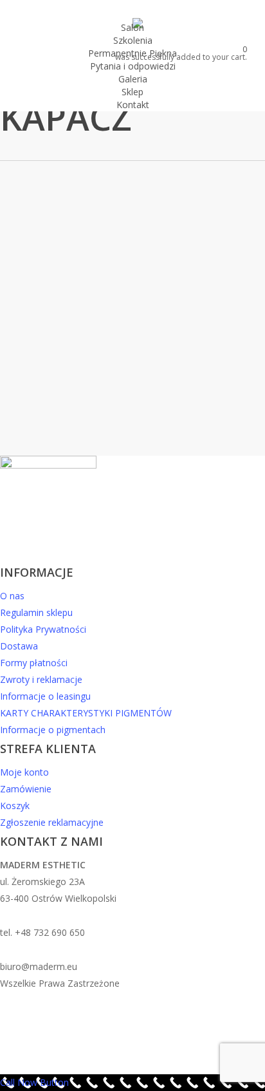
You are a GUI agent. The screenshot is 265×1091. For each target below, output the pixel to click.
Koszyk (15, 805)
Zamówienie (25, 789)
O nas (12, 596)
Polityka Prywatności (43, 629)
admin (126, 398)
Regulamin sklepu (36, 612)
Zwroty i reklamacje (41, 679)
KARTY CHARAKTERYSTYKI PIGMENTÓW (86, 713)
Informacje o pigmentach (52, 729)
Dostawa (19, 646)
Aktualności (87, 249)
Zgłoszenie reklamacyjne (52, 822)
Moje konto (24, 772)
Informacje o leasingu (45, 696)
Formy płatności (34, 663)
